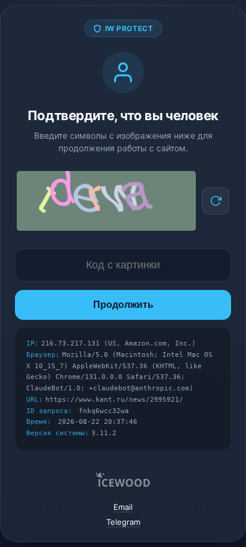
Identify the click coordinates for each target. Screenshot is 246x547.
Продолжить (123, 305)
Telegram (123, 522)
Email (123, 507)
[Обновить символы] (215, 201)
